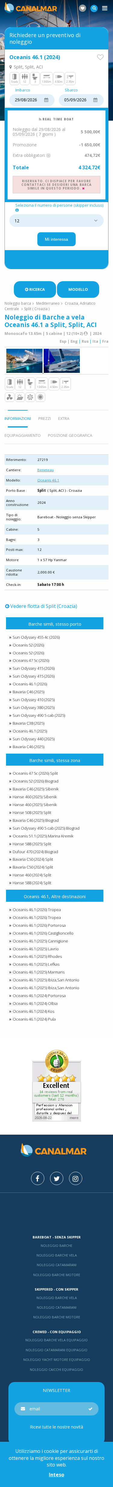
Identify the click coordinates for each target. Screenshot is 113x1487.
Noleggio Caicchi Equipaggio (56, 1369)
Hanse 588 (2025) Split (32, 844)
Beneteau (45, 470)
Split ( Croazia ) (36, 308)
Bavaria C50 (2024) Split (33, 859)
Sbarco (71, 90)
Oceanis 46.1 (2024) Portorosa (39, 995)
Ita (95, 341)
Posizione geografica (70, 435)
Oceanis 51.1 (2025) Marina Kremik (43, 836)
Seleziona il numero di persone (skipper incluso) (59, 205)
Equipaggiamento (23, 435)
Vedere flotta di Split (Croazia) (43, 606)
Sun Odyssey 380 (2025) (34, 707)
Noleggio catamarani (57, 1265)
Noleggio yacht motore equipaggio (56, 1359)
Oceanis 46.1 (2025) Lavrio (36, 949)
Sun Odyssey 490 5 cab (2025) (39, 715)
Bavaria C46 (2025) (28, 691)
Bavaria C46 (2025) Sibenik (35, 789)
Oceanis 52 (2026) (28, 645)
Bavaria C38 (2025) (28, 723)
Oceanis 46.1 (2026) (30, 684)
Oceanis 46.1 (48, 480)
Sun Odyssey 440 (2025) (34, 739)
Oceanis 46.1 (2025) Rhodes (37, 956)
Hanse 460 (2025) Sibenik (35, 796)
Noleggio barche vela (56, 1255)
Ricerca (37, 289)
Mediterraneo (48, 303)
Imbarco (22, 90)
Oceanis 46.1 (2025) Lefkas (36, 964)
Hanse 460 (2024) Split (32, 875)
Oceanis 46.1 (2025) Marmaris (38, 972)
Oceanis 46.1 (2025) (30, 731)
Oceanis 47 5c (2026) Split (35, 773)
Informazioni (18, 418)
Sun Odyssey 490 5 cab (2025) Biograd (46, 828)
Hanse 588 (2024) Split (32, 882)
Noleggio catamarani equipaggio (56, 1350)
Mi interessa (56, 239)
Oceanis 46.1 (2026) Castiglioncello (43, 933)
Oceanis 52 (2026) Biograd (35, 781)
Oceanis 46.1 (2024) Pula (34, 1019)
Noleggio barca (18, 303)
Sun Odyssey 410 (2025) (34, 699)
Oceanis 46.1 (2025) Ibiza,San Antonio (46, 980)
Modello (78, 289)
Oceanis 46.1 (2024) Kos (33, 1011)
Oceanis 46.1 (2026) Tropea (37, 909)
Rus (85, 341)
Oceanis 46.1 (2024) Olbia (35, 1003)
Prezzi (44, 418)
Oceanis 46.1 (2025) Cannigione (40, 941)
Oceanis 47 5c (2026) (31, 660)
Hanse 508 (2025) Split (32, 812)
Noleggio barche (56, 1245)
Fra (105, 341)
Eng (74, 341)
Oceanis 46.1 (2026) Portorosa (39, 925)
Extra (63, 418)
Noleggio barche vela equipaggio (56, 1340)
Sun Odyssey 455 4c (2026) (36, 637)
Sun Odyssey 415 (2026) (34, 668)
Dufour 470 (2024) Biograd (35, 851)
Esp (63, 341)
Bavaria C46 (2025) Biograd (36, 820)
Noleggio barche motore (56, 1275)
